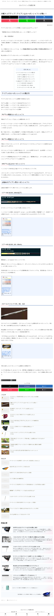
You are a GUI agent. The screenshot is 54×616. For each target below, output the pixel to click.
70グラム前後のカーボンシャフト (26, 74)
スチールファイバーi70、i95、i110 (26, 87)
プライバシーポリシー (40, 611)
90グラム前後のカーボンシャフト (26, 76)
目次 (25, 69)
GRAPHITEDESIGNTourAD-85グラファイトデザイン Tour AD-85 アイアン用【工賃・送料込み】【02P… (6, 290)
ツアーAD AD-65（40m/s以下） (25, 83)
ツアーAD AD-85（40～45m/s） (26, 85)
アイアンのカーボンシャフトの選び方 (26, 72)
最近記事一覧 (14, 611)
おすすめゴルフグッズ (6, 380)
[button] (44, 20)
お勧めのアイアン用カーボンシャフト (26, 81)
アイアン (14, 380)
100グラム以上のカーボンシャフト (26, 78)
